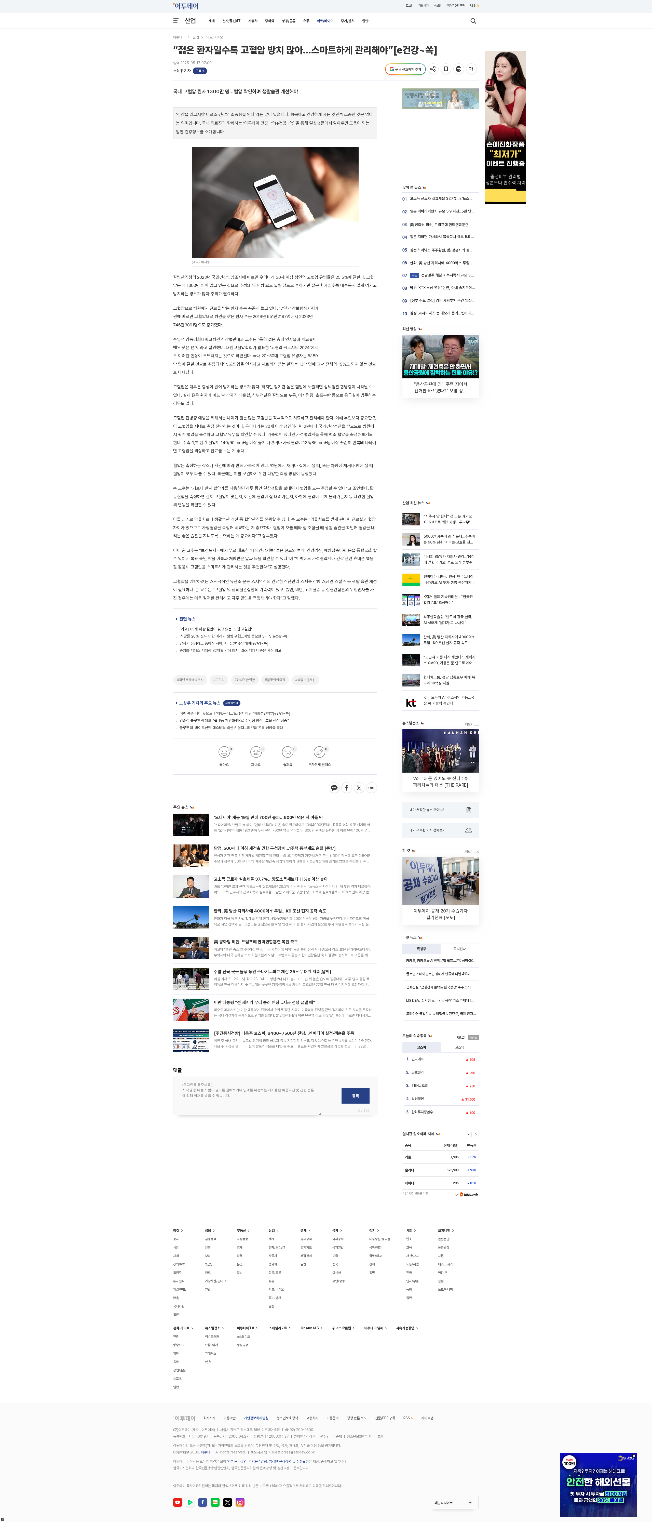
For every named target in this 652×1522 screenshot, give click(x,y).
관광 (176, 1337)
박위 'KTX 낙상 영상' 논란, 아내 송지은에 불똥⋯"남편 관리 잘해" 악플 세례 (466, 287)
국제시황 (178, 1306)
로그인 (409, 5)
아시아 (336, 1273)
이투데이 (179, 37)
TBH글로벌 (420, 1085)
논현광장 (443, 1247)
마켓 (176, 1230)
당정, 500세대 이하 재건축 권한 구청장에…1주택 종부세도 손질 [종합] (275, 848)
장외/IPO (179, 1264)
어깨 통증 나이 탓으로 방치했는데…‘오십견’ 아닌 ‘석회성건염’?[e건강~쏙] (235, 713)
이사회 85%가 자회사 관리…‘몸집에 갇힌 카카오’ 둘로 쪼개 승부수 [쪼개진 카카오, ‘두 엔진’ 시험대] (449, 562)
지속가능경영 (405, 1328)
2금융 (209, 1264)
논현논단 (443, 1239)
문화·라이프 (181, 1328)
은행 (208, 1247)
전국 (409, 1273)
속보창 (437, 5)
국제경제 (338, 1239)
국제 (335, 1230)
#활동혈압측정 (275, 680)
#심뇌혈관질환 (245, 680)
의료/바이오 (325, 21)
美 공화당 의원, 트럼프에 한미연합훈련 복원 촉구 (256, 941)
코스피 (421, 1047)
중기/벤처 (348, 21)
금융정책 (210, 1239)
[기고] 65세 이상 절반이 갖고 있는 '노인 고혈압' (216, 629)
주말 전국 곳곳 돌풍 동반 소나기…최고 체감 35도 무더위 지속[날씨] (272, 971)
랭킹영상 (242, 1345)
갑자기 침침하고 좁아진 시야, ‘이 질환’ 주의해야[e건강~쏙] (224, 643)
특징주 (421, 949)
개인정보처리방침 (256, 1418)
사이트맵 (427, 1418)
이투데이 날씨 (373, 1328)
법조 (409, 1239)
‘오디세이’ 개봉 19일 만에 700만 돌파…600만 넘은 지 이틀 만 (268, 817)
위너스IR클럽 (341, 1328)
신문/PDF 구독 (455, 5)
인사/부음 (412, 1281)
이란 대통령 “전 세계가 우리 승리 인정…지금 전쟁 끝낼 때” (264, 1002)
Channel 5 (310, 1328)
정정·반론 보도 (357, 1418)
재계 (212, 21)
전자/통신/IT (231, 21)
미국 (335, 1256)
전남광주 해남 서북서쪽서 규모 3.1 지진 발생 (450, 275)
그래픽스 (210, 1353)
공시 (176, 1239)
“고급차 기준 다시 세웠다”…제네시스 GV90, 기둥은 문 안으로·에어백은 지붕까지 (450, 663)
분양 (239, 1264)
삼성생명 (418, 1099)
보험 (208, 1256)
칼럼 (441, 1281)
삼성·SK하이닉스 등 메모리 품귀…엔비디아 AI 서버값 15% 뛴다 (457, 313)
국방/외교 (375, 1256)
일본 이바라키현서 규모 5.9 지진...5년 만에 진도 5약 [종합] (454, 211)
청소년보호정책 (287, 1418)
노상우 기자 (182, 71)
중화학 (269, 21)
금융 (208, 1230)
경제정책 (306, 1239)
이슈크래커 (212, 1337)
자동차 (252, 21)
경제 (304, 1230)
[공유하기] (433, 69)
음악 (176, 1362)
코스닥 (459, 1047)
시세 (176, 1256)
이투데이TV (245, 1328)
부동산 (241, 1230)
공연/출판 (179, 1370)
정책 (239, 1256)
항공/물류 (288, 21)
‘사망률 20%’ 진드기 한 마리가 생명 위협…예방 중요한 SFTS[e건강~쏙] (234, 636)
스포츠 (177, 1379)
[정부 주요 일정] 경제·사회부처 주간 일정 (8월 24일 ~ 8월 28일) (459, 300)
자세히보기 (231, 703)
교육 (409, 1247)
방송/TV (179, 1345)
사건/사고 (412, 1256)
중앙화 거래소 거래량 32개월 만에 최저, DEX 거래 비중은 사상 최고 (230, 650)
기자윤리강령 (258, 1461)
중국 (335, 1264)
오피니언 (444, 1230)
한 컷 (208, 1362)
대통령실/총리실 (379, 1239)
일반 (365, 21)
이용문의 (333, 1418)
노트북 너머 (445, 1289)
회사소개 (209, 1418)
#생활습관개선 (305, 680)
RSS (473, 5)
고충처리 (312, 1418)
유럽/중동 (338, 1281)
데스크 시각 (445, 1264)
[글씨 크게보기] (472, 69)
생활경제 (306, 1256)
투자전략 (460, 949)
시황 (176, 1247)
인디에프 (418, 1059)
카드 (208, 1273)
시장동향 (242, 1239)
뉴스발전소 (212, 1328)
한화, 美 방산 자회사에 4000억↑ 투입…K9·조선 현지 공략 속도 (270, 911)
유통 (306, 21)
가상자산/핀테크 (215, 1281)
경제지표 (306, 1247)
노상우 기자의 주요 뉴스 (200, 703)
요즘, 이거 (211, 1345)
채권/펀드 (179, 1289)
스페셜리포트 (278, 1328)
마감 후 (442, 1273)
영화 (176, 1353)
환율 (176, 1298)
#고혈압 (219, 680)
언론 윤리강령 (237, 1461)
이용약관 (230, 1418)
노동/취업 (412, 1264)
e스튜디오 (243, 1337)
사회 (409, 1230)
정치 (372, 1230)
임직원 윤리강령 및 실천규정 (289, 1461)
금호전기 (418, 1072)
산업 (190, 20)
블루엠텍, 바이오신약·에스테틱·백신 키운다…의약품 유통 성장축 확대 (231, 727)
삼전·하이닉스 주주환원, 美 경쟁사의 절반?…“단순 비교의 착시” (458, 250)
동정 (409, 1289)
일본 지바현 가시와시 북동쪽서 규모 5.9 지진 (444, 236)
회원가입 (423, 5)
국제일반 (338, 1247)
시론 (441, 1256)
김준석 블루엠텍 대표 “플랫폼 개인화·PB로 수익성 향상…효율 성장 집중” (234, 720)
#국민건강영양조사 (190, 680)
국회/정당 (375, 1247)
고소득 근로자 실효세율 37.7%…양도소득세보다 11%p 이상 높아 (271, 879)
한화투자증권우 (422, 1112)
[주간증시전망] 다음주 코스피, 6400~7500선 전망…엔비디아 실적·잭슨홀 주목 (284, 1033)
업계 (239, 1247)
